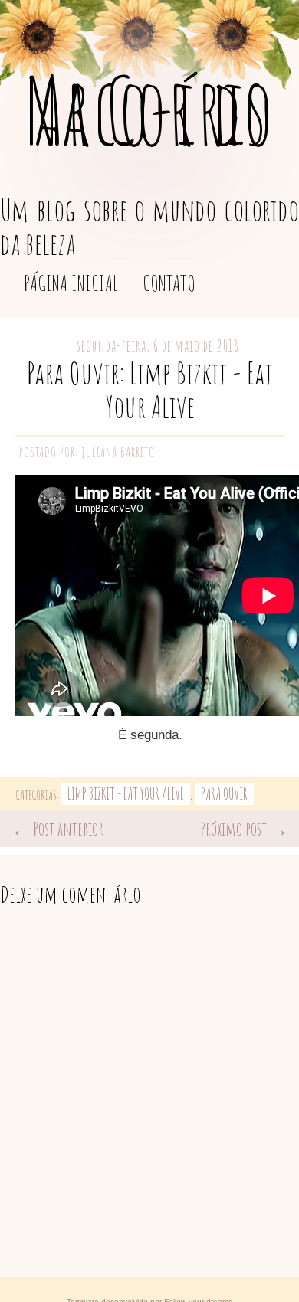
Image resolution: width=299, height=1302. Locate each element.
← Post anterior (58, 828)
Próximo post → (244, 828)
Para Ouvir (224, 793)
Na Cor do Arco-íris (149, 110)
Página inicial (71, 283)
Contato (169, 283)
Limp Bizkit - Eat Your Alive (125, 793)
